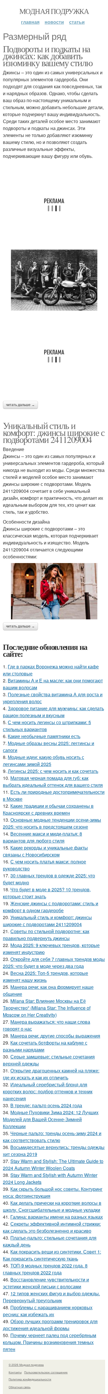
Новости (54, 22)
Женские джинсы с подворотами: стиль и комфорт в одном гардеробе (50, 907)
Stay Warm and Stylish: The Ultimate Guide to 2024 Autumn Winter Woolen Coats (53, 1164)
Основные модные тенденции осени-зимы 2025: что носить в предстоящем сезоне (52, 823)
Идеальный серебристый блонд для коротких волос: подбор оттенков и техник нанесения (47, 1091)
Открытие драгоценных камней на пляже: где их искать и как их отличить (51, 1074)
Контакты (15, 1372)
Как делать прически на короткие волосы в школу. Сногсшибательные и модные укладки (52, 1206)
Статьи (77, 22)
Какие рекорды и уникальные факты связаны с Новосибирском (45, 851)
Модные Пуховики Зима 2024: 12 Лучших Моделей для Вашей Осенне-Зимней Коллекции (50, 1119)
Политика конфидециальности (30, 1379)
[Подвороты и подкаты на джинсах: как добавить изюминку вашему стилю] (54, 280)
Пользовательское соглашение (46, 1372)
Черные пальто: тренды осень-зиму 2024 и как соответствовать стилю (52, 1137)
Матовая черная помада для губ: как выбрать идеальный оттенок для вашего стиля (53, 781)
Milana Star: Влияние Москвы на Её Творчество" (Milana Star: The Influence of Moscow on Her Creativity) (46, 1008)
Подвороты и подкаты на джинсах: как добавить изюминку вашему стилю (47, 55)
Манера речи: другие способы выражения (55, 1035)
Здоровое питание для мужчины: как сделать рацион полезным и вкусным (53, 712)
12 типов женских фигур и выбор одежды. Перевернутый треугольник (51, 1297)
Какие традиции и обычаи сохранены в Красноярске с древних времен (48, 809)
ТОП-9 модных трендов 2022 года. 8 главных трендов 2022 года (45, 1269)
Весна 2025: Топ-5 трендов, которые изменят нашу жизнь (45, 976)
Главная (30, 22)
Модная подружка (54, 11)
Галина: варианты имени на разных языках (56, 1216)
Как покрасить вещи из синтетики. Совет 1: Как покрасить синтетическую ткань (52, 1255)
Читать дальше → (20, 405)
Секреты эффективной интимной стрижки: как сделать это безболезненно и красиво (52, 1227)
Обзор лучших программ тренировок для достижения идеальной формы (50, 1325)
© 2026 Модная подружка (26, 1365)
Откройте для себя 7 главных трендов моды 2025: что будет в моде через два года (54, 962)
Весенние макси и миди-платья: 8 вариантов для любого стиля (42, 837)
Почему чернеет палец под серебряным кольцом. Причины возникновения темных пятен (49, 1342)
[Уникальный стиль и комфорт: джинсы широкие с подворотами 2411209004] (54, 591)
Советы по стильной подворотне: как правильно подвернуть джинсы (46, 935)
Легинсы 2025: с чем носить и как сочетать (53, 771)
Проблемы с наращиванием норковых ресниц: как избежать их (47, 1311)
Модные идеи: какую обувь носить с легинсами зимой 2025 (43, 760)
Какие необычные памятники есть (44, 736)
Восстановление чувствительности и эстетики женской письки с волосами (46, 1283)
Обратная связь (20, 1387)
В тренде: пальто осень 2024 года (46, 1105)
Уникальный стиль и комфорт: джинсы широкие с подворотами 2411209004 (53, 432)
